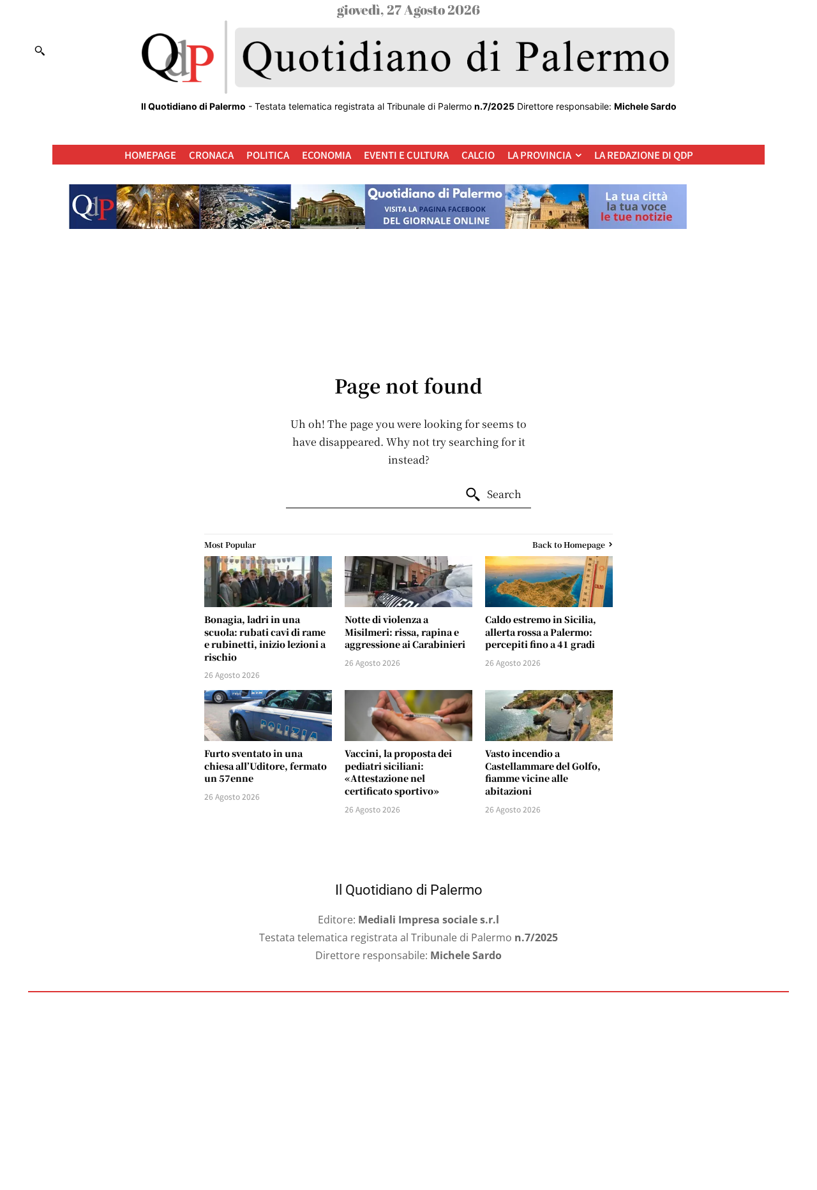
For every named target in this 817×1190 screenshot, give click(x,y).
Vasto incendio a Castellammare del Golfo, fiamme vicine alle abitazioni (543, 772)
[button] (39, 50)
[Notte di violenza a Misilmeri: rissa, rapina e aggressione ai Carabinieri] (408, 581)
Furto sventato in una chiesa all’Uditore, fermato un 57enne (265, 765)
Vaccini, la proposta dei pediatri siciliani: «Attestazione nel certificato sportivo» (398, 772)
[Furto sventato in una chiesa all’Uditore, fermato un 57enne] (268, 715)
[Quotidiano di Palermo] (408, 57)
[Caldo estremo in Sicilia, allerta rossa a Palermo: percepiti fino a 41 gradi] (549, 581)
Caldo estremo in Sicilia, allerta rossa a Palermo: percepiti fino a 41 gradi (540, 631)
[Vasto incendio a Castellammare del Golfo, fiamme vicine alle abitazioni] (549, 715)
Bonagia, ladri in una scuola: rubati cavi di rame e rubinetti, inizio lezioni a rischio (265, 638)
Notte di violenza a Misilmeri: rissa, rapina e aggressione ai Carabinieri (405, 631)
